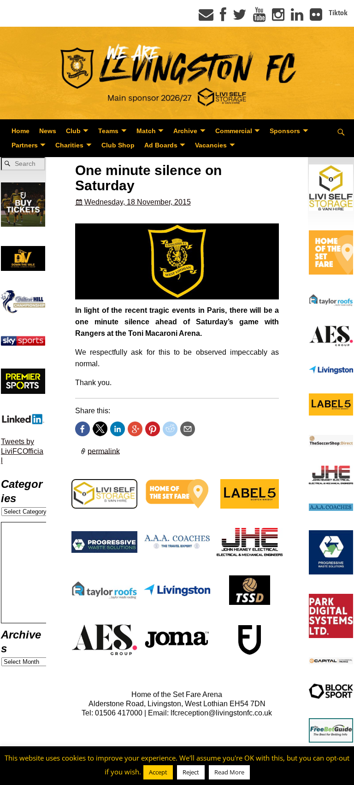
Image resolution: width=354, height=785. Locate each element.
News (47, 131)
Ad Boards (160, 145)
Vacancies (211, 145)
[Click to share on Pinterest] (152, 429)
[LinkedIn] (297, 17)
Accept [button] (158, 772)
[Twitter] (240, 17)
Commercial (233, 131)
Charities (69, 145)
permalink (104, 451)
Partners (25, 145)
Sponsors (285, 131)
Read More (229, 772)
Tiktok (338, 13)
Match (146, 131)
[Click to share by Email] (187, 429)
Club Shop (118, 145)
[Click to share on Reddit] (170, 429)
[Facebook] (223, 17)
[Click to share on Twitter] (100, 429)
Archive (185, 131)
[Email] (206, 17)
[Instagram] (278, 17)
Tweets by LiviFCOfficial (22, 451)
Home (21, 131)
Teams (108, 131)
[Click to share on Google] (135, 429)
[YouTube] (259, 17)
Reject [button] (191, 772)
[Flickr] (316, 17)
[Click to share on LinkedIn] (117, 429)
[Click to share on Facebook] (82, 429)
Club (73, 131)
